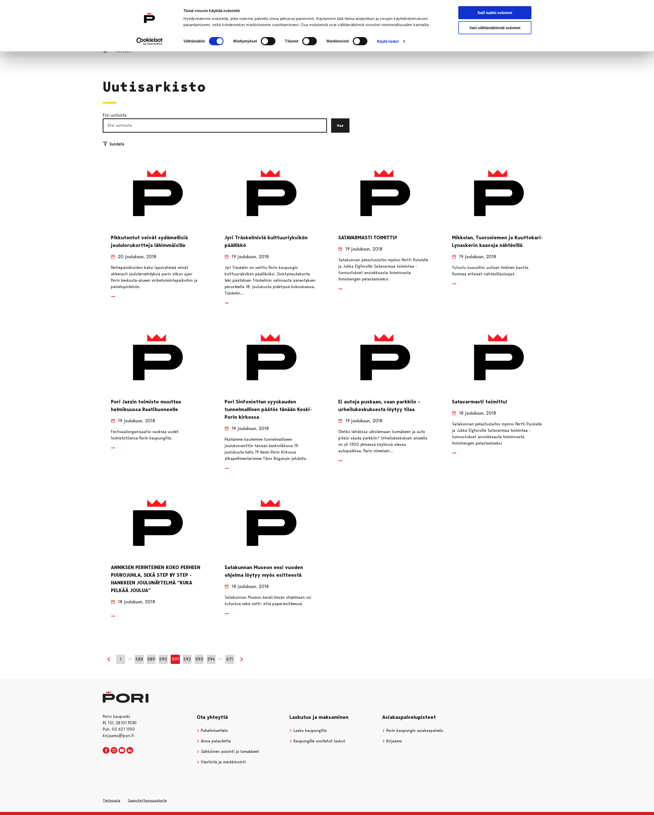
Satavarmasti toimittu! (479, 402)
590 (163, 659)
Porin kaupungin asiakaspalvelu (414, 730)
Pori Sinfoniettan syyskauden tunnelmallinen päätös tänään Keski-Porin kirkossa (268, 409)
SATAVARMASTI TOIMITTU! (367, 237)
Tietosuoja (111, 800)
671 (229, 659)
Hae (340, 125)
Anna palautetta (215, 741)
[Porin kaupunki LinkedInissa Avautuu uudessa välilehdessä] (129, 750)
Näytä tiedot (388, 41)
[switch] (268, 41)
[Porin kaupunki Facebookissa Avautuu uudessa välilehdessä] (106, 750)
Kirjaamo (393, 741)
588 (139, 659)
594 (211, 659)
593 (199, 659)
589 (151, 659)
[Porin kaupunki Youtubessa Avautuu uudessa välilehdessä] (122, 750)
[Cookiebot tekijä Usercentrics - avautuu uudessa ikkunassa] (149, 41)
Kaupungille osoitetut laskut (318, 741)
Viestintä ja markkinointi (223, 762)
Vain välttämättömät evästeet (494, 28)
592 (187, 659)
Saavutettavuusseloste (147, 800)
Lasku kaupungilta (309, 730)
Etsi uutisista (114, 115)
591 (175, 659)
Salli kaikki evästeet (494, 12)
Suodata (116, 143)
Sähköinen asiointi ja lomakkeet (229, 751)
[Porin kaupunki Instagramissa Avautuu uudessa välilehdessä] (114, 750)
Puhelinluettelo (214, 730)
